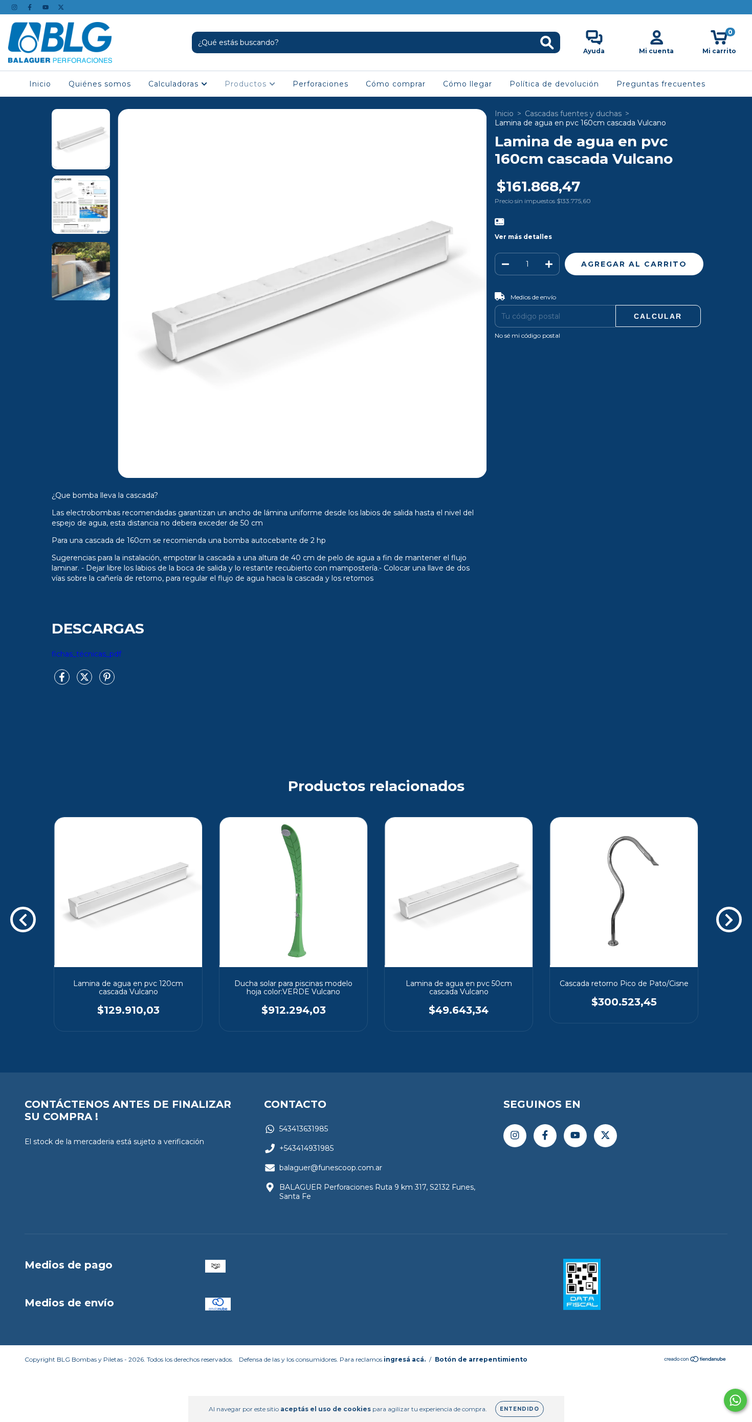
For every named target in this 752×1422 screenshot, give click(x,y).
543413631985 (303, 1128)
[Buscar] (547, 43)
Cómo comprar (396, 84)
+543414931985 (306, 1148)
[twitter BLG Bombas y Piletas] (61, 7)
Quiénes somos (100, 84)
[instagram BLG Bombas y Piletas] (15, 7)
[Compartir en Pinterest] (107, 681)
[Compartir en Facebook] (63, 681)
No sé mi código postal (527, 335)
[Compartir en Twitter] (85, 681)
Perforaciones (320, 84)
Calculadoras (174, 84)
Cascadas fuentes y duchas (573, 113)
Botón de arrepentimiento (481, 1359)
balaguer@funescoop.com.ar (330, 1167)
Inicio (40, 84)
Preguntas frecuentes (660, 84)
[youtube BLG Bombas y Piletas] (46, 7)
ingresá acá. (405, 1359)
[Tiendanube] (695, 1360)
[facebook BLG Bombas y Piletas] (30, 7)
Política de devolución (554, 84)
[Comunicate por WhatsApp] (735, 1400)
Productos (247, 84)
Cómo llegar (467, 84)
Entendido (519, 1409)
